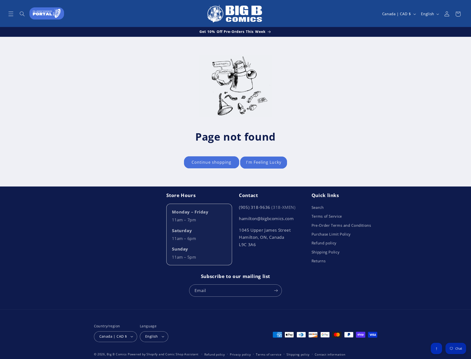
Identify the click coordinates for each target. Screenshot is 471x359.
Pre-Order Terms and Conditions (341, 225)
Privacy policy (240, 354)
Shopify (152, 354)
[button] (10, 14)
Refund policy (324, 242)
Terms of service (269, 354)
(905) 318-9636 (267, 207)
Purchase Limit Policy (331, 234)
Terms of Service (327, 216)
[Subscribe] (276, 290)
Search (318, 207)
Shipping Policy (326, 252)
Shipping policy (298, 354)
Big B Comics (117, 354)
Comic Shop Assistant (181, 354)
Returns (319, 260)
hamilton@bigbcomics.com (266, 218)
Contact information (330, 354)
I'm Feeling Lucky (263, 162)
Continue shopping (211, 162)
